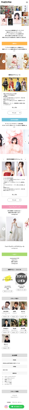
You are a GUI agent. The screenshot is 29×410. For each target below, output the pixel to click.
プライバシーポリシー (17, 402)
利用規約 (9, 402)
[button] (3, 61)
